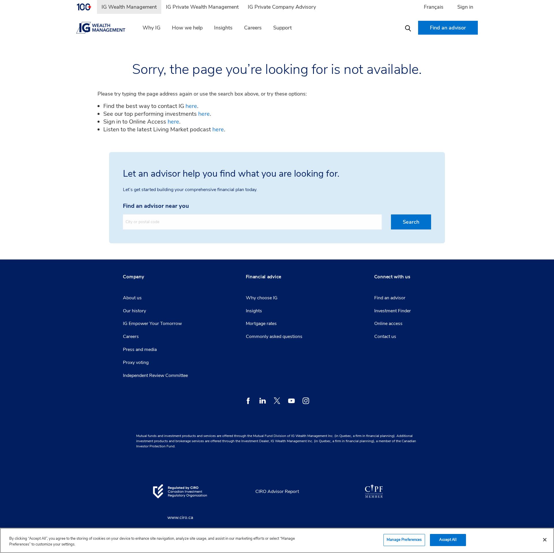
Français (433, 6)
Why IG (151, 27)
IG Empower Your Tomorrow (152, 323)
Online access (388, 323)
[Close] (544, 539)
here (191, 106)
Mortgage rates (261, 323)
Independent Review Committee (155, 375)
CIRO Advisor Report (277, 491)
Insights (223, 27)
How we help (187, 27)
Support (282, 27)
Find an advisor (389, 298)
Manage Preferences (404, 539)
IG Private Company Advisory (282, 6)
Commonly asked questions (274, 336)
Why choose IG (262, 298)
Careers (253, 27)
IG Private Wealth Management (202, 6)
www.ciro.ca (180, 517)
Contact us (385, 336)
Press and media (140, 349)
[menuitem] (86, 7)
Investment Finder (392, 311)
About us (132, 298)
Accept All (447, 539)
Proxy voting (136, 362)
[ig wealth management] (104, 28)
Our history (134, 311)
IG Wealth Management (129, 6)
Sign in (465, 6)
